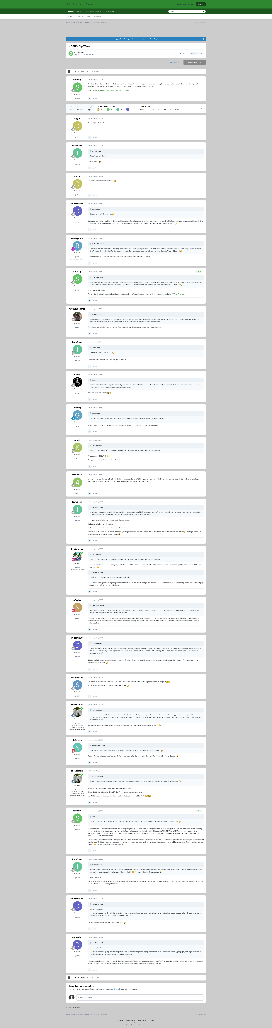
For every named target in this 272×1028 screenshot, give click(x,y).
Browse (71, 11)
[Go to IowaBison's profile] (117, 109)
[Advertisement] (130, 31)
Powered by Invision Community (136, 1025)
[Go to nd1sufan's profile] (77, 607)
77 (78, 458)
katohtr (77, 440)
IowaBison (77, 146)
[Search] (203, 11)
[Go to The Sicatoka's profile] (77, 712)
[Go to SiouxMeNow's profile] (77, 685)
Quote (95, 98)
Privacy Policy (131, 1020)
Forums (69, 17)
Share (184, 53)
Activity (79, 11)
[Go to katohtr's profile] (77, 447)
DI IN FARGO (77, 203)
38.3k (78, 723)
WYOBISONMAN (77, 309)
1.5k (78, 327)
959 (78, 956)
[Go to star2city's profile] (71, 53)
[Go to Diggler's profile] (77, 126)
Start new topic (174, 62)
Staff (88, 17)
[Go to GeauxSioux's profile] (98, 109)
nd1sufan (77, 600)
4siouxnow (77, 475)
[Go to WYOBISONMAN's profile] (77, 316)
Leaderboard (109, 11)
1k (78, 426)
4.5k (78, 393)
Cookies (151, 1020)
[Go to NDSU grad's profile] (77, 747)
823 (78, 164)
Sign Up (200, 4)
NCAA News (91, 54)
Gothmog (77, 408)
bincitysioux (77, 549)
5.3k (78, 257)
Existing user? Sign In (185, 4)
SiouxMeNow (77, 677)
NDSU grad (77, 740)
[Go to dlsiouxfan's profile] (77, 945)
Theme (121, 1020)
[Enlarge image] (100, 161)
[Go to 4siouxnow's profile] (77, 482)
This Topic (194, 11)
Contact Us (142, 1020)
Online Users (98, 17)
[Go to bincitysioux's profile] (77, 556)
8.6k (78, 567)
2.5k (78, 696)
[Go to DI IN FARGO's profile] (127, 109)
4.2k (78, 98)
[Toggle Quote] (91, 151)
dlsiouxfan (77, 937)
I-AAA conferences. (178, 294)
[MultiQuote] (89, 98)
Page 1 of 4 (96, 71)
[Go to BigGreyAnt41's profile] (77, 246)
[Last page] (87, 71)
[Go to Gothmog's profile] (77, 415)
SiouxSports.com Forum (79, 4)
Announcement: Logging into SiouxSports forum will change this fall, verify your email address (136, 39)
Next (83, 71)
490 (78, 222)
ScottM (77, 374)
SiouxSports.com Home (93, 11)
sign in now (115, 989)
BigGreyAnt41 (77, 238)
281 (78, 493)
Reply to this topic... (87, 997)
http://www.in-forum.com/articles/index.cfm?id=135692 (111, 90)
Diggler (77, 118)
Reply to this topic (194, 62)
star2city (80, 52)
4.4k (78, 137)
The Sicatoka (77, 704)
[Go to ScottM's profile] (77, 382)
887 (78, 758)
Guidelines (79, 17)
